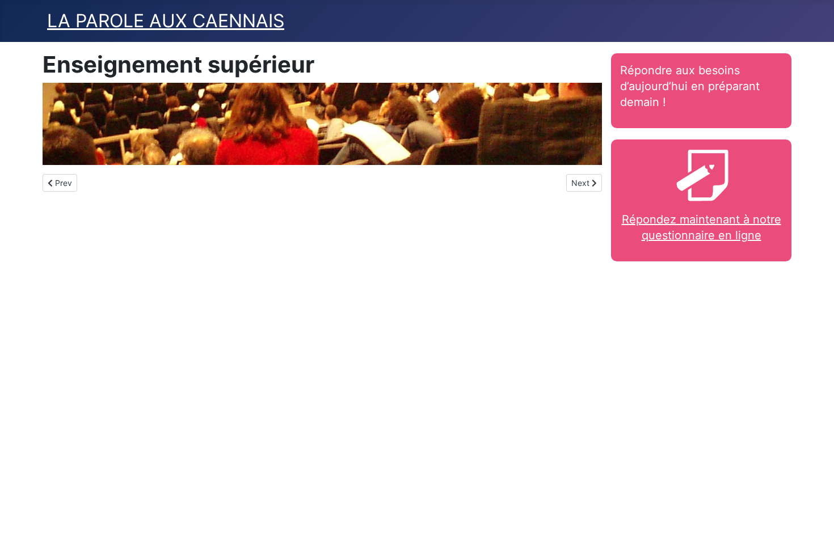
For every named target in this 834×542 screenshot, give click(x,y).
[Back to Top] (814, 521)
